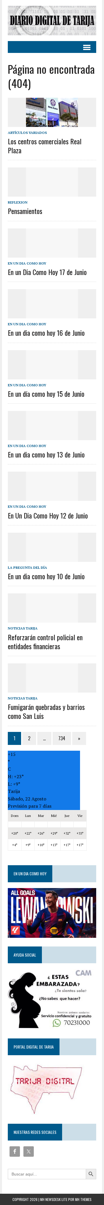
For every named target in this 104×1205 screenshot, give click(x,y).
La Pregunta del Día (27, 567)
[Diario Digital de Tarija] (52, 20)
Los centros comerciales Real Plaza (44, 145)
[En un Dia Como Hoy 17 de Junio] (52, 253)
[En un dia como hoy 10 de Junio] (52, 558)
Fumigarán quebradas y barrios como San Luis (46, 711)
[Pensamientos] (52, 193)
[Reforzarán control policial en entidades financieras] (52, 619)
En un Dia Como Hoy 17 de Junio (47, 272)
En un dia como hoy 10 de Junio (46, 576)
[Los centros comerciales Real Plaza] (52, 123)
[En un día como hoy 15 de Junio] (52, 375)
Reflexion (17, 202)
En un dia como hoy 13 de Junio (46, 454)
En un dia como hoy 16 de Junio (46, 332)
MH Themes (83, 1199)
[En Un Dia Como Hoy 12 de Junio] (52, 497)
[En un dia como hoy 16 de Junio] (52, 314)
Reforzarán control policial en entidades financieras (45, 641)
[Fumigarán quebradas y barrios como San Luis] (52, 688)
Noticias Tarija (23, 628)
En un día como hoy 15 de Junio (46, 393)
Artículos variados (27, 132)
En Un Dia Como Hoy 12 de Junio (48, 515)
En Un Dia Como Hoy (27, 263)
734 (61, 738)
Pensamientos (25, 211)
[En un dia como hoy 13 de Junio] (52, 436)
